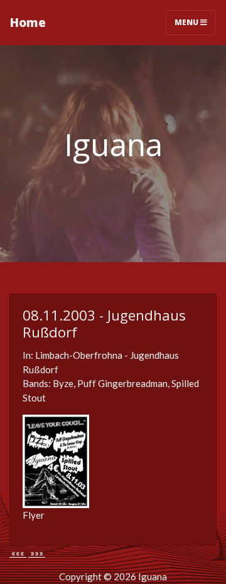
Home (28, 22)
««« (17, 552)
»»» (36, 552)
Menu (187, 22)
